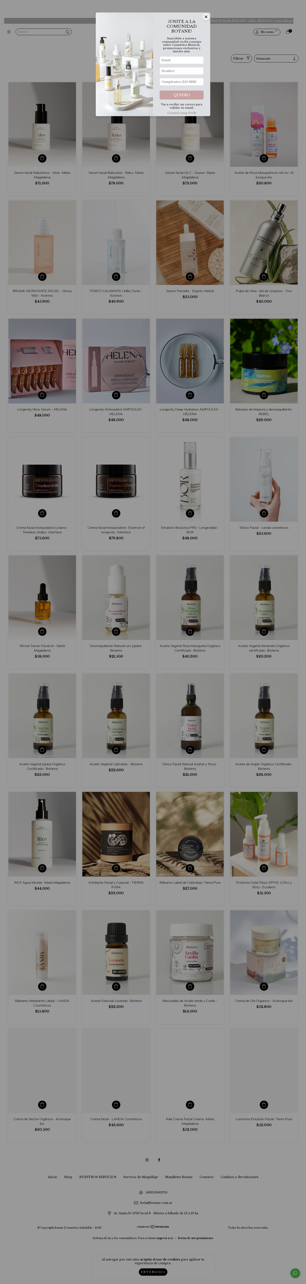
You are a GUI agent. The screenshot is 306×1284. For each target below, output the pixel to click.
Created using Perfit (181, 112)
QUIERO (181, 95)
